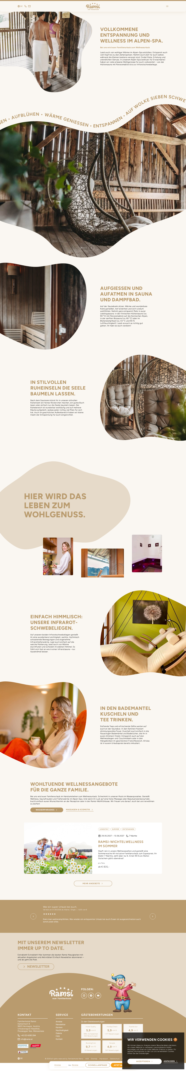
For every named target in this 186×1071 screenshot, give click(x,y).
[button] (81, 247)
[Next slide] (91, 248)
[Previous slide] (33, 916)
